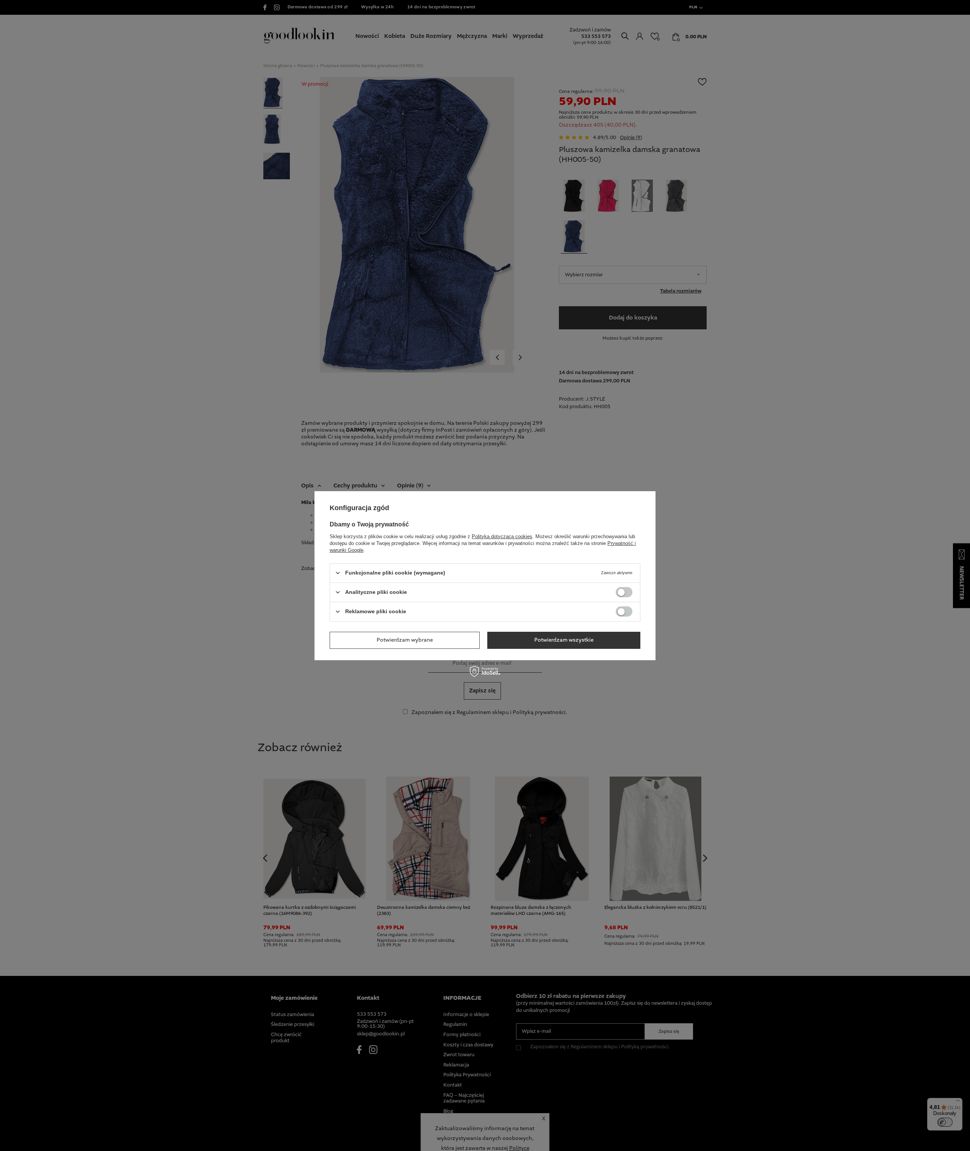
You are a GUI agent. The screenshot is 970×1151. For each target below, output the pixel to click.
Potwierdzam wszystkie (563, 640)
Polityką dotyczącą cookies (502, 536)
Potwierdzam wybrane (405, 640)
